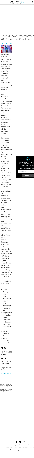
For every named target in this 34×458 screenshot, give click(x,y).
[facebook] (17, 442)
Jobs (16, 447)
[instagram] (24, 442)
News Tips (14, 445)
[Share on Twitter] (6, 43)
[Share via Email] (11, 44)
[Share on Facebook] (2, 43)
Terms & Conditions (23, 447)
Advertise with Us (9, 447)
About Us (8, 445)
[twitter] (20, 442)
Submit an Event (22, 445)
